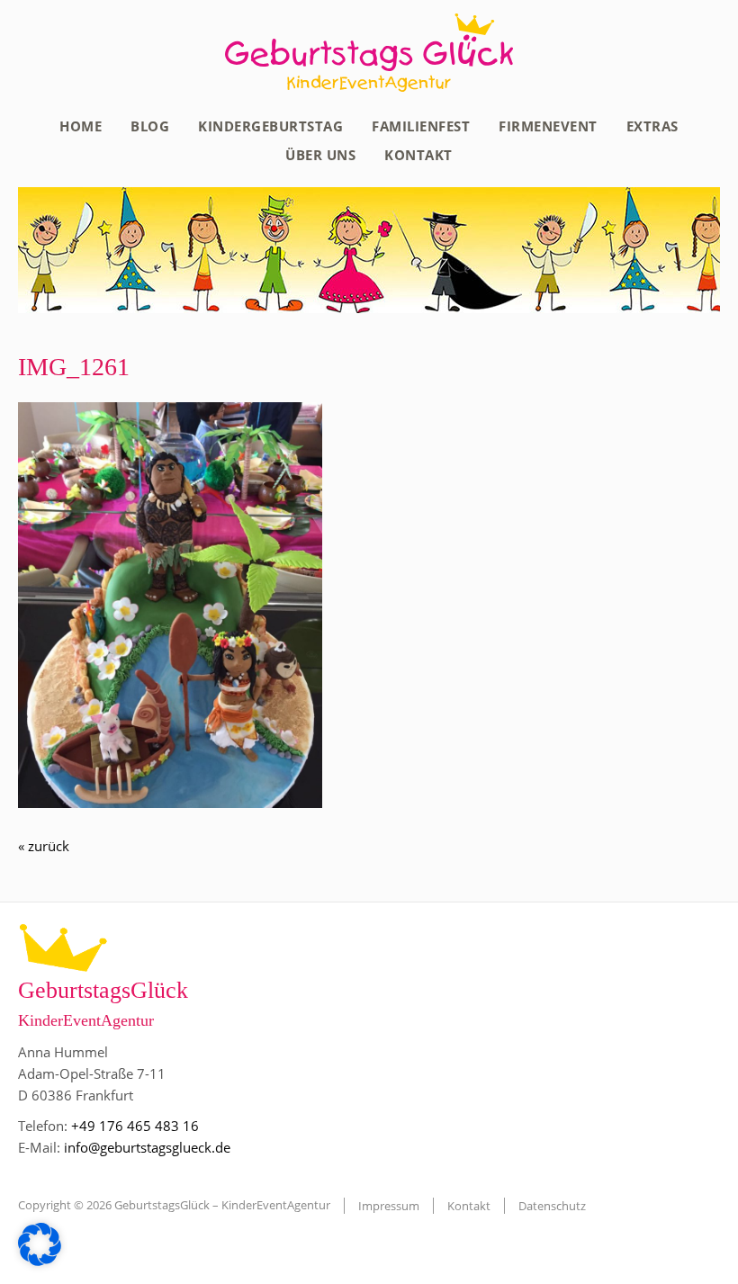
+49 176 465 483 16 (135, 1126)
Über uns (320, 155)
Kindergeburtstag (270, 126)
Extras (652, 126)
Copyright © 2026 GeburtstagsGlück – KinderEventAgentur (174, 1205)
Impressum (388, 1206)
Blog (149, 126)
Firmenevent (548, 126)
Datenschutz (552, 1206)
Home (80, 126)
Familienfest (421, 126)
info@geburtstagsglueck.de (147, 1147)
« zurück (43, 846)
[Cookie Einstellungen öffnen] (39, 1261)
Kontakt (418, 155)
